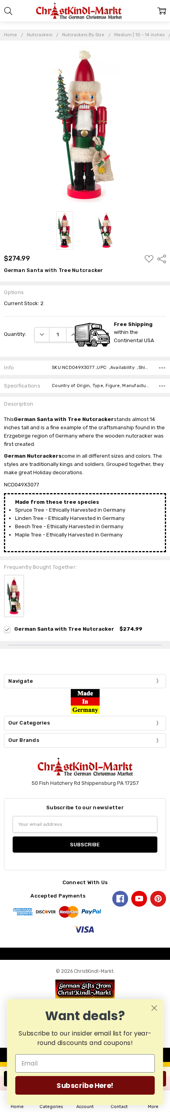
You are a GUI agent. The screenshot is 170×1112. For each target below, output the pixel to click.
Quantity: (15, 334)
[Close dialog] (154, 1008)
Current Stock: (23, 303)
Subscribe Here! (85, 1085)
